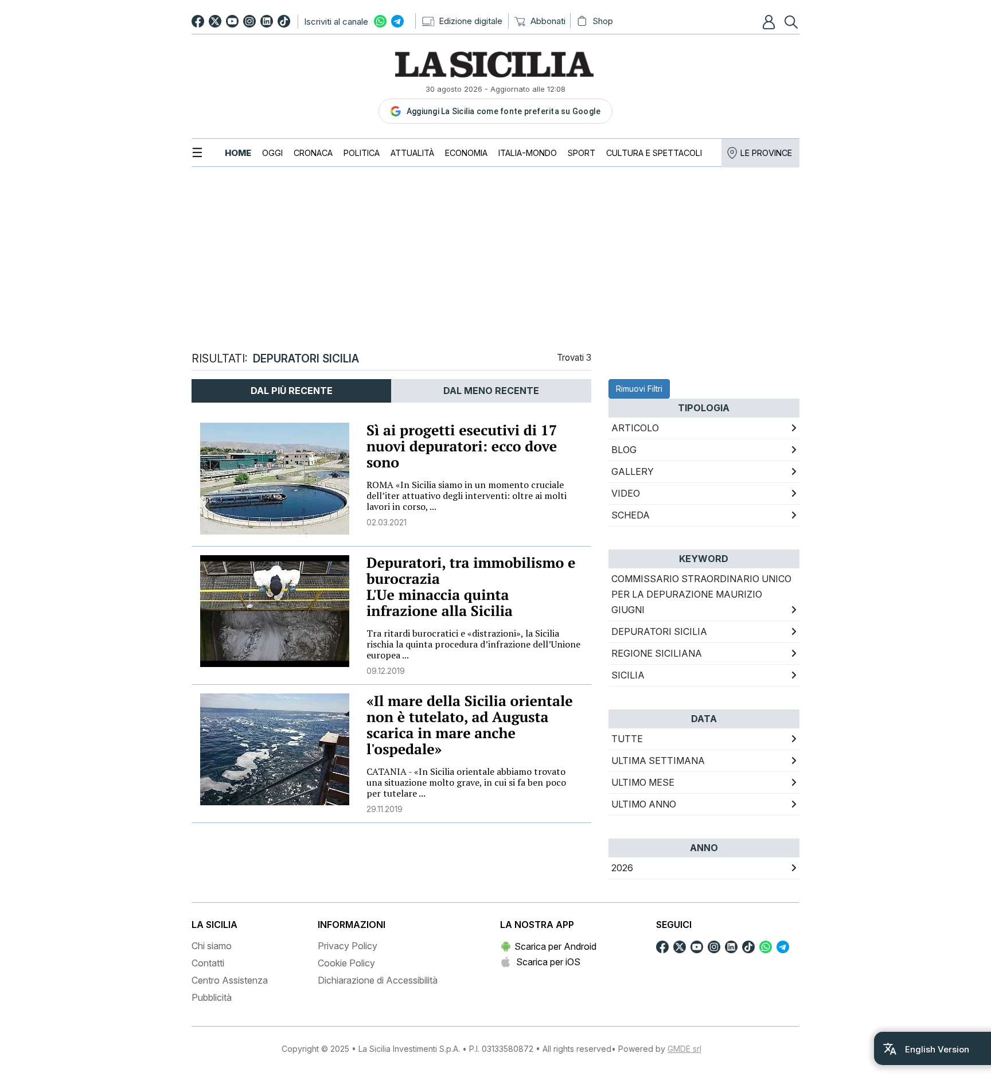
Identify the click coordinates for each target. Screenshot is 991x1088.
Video (625, 493)
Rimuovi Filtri (639, 388)
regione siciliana (656, 653)
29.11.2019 (384, 809)
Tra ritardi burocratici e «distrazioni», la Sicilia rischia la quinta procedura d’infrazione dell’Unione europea (473, 644)
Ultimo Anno (643, 804)
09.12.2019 (385, 671)
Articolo (635, 428)
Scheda (630, 515)
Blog (624, 449)
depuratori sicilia (659, 631)
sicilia (628, 675)
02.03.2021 (386, 522)
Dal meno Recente (491, 390)
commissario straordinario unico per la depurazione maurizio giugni (701, 594)
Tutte (627, 738)
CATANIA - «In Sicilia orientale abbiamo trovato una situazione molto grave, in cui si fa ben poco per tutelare (466, 782)
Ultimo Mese (642, 782)
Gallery (632, 471)
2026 (622, 867)
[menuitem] (238, 153)
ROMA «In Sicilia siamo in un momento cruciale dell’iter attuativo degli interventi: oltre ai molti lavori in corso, (466, 495)
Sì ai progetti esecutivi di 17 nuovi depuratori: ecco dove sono (461, 446)
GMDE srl (684, 1049)
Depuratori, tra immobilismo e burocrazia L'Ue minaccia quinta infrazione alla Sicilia (471, 587)
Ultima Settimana (658, 760)
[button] (770, 21)
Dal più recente (292, 390)
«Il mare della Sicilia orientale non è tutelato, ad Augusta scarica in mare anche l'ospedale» (469, 725)
